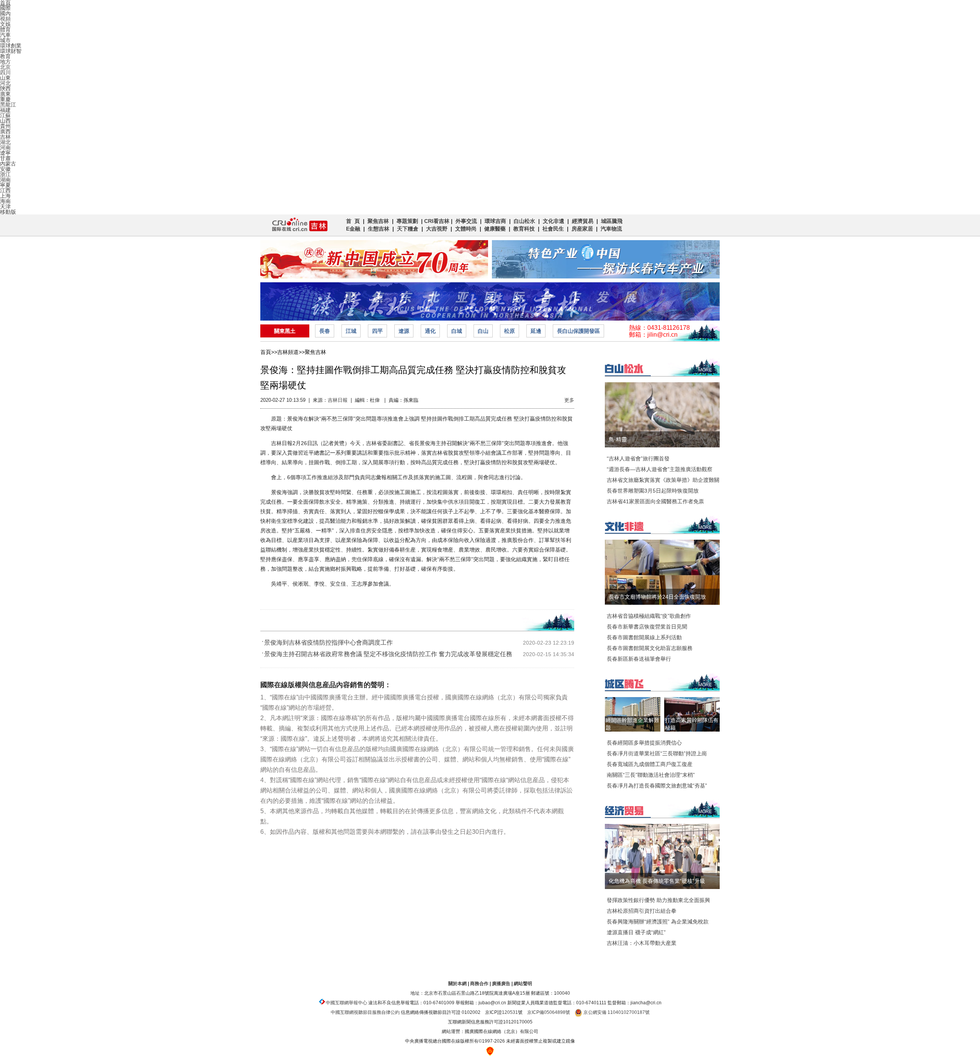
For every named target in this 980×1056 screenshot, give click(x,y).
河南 (5, 147)
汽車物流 (611, 229)
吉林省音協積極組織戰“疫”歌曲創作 (649, 616)
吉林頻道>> (291, 352)
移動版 (8, 212)
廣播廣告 (501, 983)
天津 (5, 206)
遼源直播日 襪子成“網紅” (636, 932)
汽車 (5, 35)
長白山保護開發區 (578, 331)
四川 (5, 72)
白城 (456, 331)
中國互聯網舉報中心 (346, 1002)
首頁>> (268, 352)
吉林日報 (338, 400)
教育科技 (524, 229)
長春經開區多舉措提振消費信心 (644, 743)
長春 (324, 331)
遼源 (404, 331)
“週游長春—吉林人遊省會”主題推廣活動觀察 (659, 469)
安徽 (5, 169)
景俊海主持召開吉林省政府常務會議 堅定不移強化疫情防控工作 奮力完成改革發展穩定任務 (388, 654)
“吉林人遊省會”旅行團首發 (638, 458)
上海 (5, 196)
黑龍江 (8, 105)
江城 (351, 331)
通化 (430, 331)
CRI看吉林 (436, 221)
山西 (5, 121)
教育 (5, 56)
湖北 (5, 142)
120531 (510, 1012)
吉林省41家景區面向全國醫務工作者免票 (655, 501)
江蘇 (5, 115)
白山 (483, 331)
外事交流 (466, 221)
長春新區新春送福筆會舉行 (639, 659)
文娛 (5, 24)
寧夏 (5, 185)
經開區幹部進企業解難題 (632, 724)
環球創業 (10, 46)
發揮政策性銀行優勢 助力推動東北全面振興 (658, 900)
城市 (5, 40)
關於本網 (457, 983)
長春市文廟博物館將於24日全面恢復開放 (657, 597)
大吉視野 (437, 229)
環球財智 (10, 51)
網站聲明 (523, 983)
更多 (569, 400)
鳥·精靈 (618, 439)
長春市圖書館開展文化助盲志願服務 (650, 648)
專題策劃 (407, 221)
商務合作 (479, 983)
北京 (5, 67)
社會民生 (553, 229)
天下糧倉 (407, 229)
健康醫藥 (495, 229)
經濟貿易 (582, 221)
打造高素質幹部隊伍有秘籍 (692, 724)
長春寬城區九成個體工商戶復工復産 (650, 764)
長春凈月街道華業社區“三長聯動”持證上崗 (657, 753)
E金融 (353, 229)
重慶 (5, 99)
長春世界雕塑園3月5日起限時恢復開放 (653, 491)
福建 (5, 110)
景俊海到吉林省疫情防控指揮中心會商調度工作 (328, 642)
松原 (509, 331)
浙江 (5, 174)
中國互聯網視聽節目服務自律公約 (365, 1012)
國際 (5, 8)
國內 (5, 13)
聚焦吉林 (378, 221)
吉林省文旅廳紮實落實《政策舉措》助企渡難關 (663, 480)
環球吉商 (495, 221)
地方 (5, 62)
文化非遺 (553, 221)
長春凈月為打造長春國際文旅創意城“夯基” (657, 786)
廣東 (5, 94)
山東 (5, 78)
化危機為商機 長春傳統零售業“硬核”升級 (657, 881)
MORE (705, 370)
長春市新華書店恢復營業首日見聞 (647, 627)
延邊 (536, 331)
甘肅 (5, 158)
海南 (5, 201)
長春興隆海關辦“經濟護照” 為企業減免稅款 (658, 921)
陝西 (5, 88)
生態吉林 (378, 229)
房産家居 (582, 229)
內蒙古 (8, 163)
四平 (377, 331)
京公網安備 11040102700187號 (616, 1012)
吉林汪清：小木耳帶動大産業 (641, 943)
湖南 (5, 180)
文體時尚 (466, 229)
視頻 (5, 19)
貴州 (5, 126)
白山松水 (524, 221)
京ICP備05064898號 (548, 1012)
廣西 (5, 131)
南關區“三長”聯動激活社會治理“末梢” (651, 775)
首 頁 (353, 221)
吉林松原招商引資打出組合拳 (641, 911)
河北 (5, 83)
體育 (5, 29)
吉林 (5, 137)
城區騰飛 (613, 221)
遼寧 (5, 153)
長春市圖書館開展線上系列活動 (644, 637)
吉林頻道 (297, 225)
